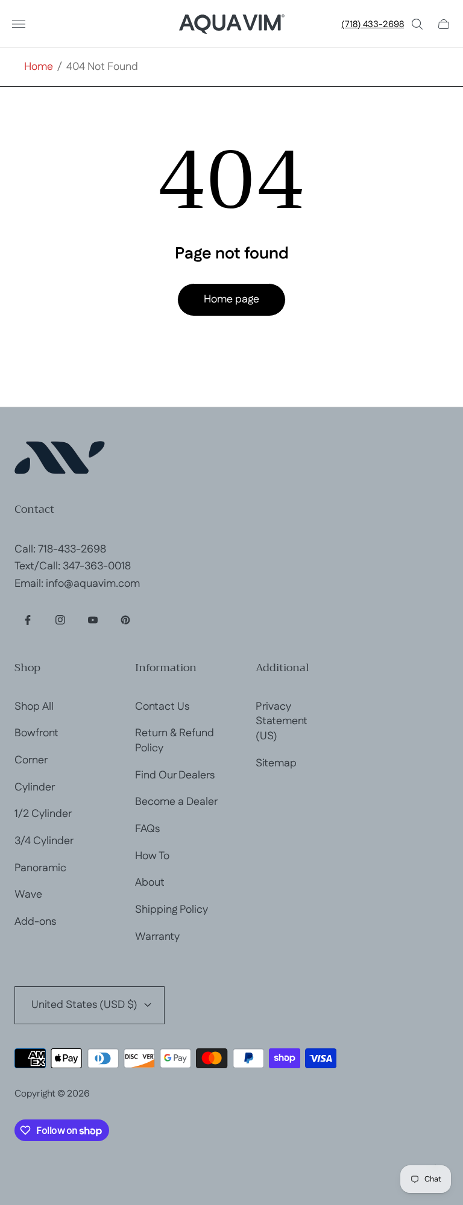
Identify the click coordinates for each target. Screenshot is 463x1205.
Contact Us (162, 707)
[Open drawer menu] (18, 24)
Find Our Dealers (175, 775)
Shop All (34, 707)
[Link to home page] (59, 459)
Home (38, 67)
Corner (31, 760)
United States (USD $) (84, 1005)
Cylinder (34, 787)
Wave (28, 895)
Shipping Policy (171, 910)
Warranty (157, 937)
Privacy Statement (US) (281, 721)
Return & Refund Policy (174, 740)
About (150, 882)
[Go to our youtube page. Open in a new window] (93, 620)
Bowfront (36, 733)
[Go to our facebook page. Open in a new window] (27, 620)
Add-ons (35, 922)
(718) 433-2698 (372, 24)
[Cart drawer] (443, 24)
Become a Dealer (176, 802)
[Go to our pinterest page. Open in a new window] (125, 620)
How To (152, 856)
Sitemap (276, 763)
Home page (231, 299)
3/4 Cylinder (44, 841)
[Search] (417, 24)
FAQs (147, 829)
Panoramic (40, 868)
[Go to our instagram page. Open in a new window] (60, 620)
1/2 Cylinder (43, 814)
